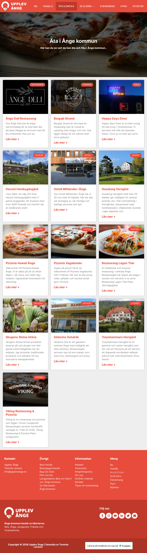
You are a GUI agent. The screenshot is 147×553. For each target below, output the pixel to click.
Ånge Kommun (47, 488)
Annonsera (80, 468)
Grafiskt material (84, 478)
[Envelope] (135, 516)
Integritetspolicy (84, 471)
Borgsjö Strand (64, 118)
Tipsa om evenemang (86, 485)
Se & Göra (86, 6)
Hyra (124, 6)
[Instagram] (109, 516)
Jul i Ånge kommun (50, 482)
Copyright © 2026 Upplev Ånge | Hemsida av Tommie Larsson (38, 545)
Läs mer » (12, 139)
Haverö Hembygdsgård (22, 189)
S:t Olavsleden (47, 485)
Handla (48, 6)
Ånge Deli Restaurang (21, 118)
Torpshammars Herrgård (119, 337)
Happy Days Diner (114, 118)
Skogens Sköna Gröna (21, 337)
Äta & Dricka (66, 6)
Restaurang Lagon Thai (118, 263)
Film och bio (46, 475)
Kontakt (79, 482)
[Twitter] (128, 516)
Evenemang (107, 6)
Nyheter (138, 6)
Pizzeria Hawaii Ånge (20, 263)
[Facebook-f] (102, 516)
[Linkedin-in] (122, 516)
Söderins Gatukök (66, 337)
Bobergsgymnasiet (50, 468)
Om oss (79, 475)
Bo (35, 6)
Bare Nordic (46, 464)
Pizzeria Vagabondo (68, 263)
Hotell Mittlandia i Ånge (70, 189)
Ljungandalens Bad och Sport (56, 478)
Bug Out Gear (47, 471)
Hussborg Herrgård (115, 189)
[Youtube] (115, 516)
